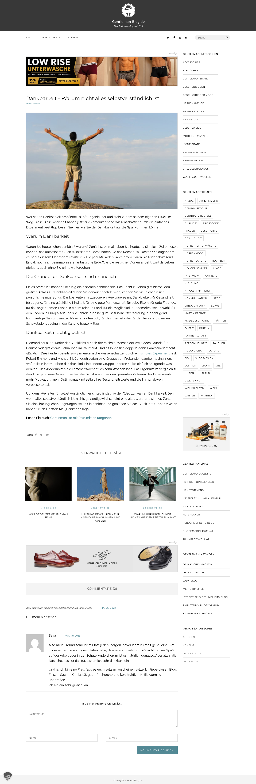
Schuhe (214, 350)
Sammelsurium (193, 160)
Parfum (204, 328)
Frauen (190, 230)
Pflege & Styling (194, 152)
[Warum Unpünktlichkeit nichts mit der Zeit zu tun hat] (102, 484)
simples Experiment (155, 353)
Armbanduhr (208, 200)
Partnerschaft (195, 335)
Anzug (189, 200)
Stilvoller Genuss (196, 168)
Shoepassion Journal (198, 531)
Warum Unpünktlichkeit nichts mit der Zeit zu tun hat (102, 516)
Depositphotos (193, 572)
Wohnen (206, 395)
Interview (192, 275)
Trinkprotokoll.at (196, 539)
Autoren (189, 637)
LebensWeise (33, 103)
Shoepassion (204, 358)
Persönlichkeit (196, 343)
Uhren (189, 373)
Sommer (190, 365)
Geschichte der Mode (198, 95)
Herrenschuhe (193, 111)
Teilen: (29, 435)
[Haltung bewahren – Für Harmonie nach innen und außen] (49, 484)
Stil (218, 365)
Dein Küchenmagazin (197, 564)
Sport (206, 365)
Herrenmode (194, 253)
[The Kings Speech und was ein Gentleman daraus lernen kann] (154, 484)
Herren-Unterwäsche (200, 245)
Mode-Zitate (191, 144)
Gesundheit (193, 238)
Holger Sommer (196, 268)
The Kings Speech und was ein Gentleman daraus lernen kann (154, 517)
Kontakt (188, 645)
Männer (220, 320)
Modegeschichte (197, 320)
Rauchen (218, 343)
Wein (213, 388)
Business (191, 223)
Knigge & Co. (191, 119)
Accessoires (191, 62)
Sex (187, 358)
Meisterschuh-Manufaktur (202, 498)
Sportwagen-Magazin (198, 613)
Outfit (189, 328)
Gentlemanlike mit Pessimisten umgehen (81, 418)
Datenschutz (192, 653)
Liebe (216, 298)
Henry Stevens (193, 490)
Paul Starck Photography (201, 605)
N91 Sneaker (191, 514)
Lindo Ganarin (195, 305)
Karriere (211, 275)
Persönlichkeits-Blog (198, 522)
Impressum (190, 661)
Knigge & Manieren (198, 290)
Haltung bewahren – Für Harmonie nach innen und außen (50, 517)
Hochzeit (218, 260)
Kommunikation (196, 298)
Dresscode (211, 223)
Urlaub (205, 373)
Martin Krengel (196, 313)
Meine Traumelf (194, 588)
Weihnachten (194, 388)
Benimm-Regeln (196, 208)
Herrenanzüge (193, 103)
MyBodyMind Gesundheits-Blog (205, 597)
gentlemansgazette (197, 473)
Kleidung (191, 283)
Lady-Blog (190, 580)
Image (217, 268)
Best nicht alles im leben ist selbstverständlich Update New (59, 607)
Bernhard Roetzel (198, 215)
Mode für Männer (195, 136)
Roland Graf (194, 350)
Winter (190, 395)
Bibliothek (190, 70)
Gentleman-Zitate (195, 78)
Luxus (215, 305)
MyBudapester (193, 506)
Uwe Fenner (193, 380)
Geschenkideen (194, 86)
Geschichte (209, 230)
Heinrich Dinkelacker (198, 481)
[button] (7, 776)
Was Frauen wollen (197, 176)
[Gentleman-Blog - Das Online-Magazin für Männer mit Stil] (128, 15)
